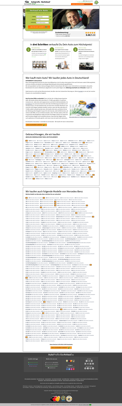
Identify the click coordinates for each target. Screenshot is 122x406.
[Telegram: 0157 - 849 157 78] (28, 364)
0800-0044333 (55, 362)
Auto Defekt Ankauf (65, 378)
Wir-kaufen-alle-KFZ (80, 380)
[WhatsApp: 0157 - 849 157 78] (28, 3)
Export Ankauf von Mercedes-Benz (69, 380)
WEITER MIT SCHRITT (38, 27)
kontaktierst (29, 104)
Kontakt (80, 91)
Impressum (66, 393)
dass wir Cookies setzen (84, 404)
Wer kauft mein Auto (40, 378)
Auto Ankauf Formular (42, 53)
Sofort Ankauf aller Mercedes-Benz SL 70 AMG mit (53, 380)
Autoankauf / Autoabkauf (75, 378)
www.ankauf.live (48, 378)
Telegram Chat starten (33, 364)
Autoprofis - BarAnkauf (40, 2)
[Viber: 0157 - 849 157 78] (29, 366)
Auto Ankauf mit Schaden (56, 378)
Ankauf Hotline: (49, 364)
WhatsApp (34, 56)
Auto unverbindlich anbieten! (34, 125)
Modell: (33, 19)
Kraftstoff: (33, 22)
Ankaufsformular (52, 367)
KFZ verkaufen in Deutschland (30, 378)
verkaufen (32, 140)
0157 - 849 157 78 (32, 3)
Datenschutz (53, 393)
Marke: (34, 16)
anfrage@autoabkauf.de (39, 4)
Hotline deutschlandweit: (82, 4)
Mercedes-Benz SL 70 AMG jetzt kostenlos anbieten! (83, 117)
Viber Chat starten (33, 366)
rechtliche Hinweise (60, 393)
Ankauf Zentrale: (49, 362)
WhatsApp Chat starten (33, 362)
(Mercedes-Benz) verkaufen (35, 197)
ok (90, 404)
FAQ (70, 393)
